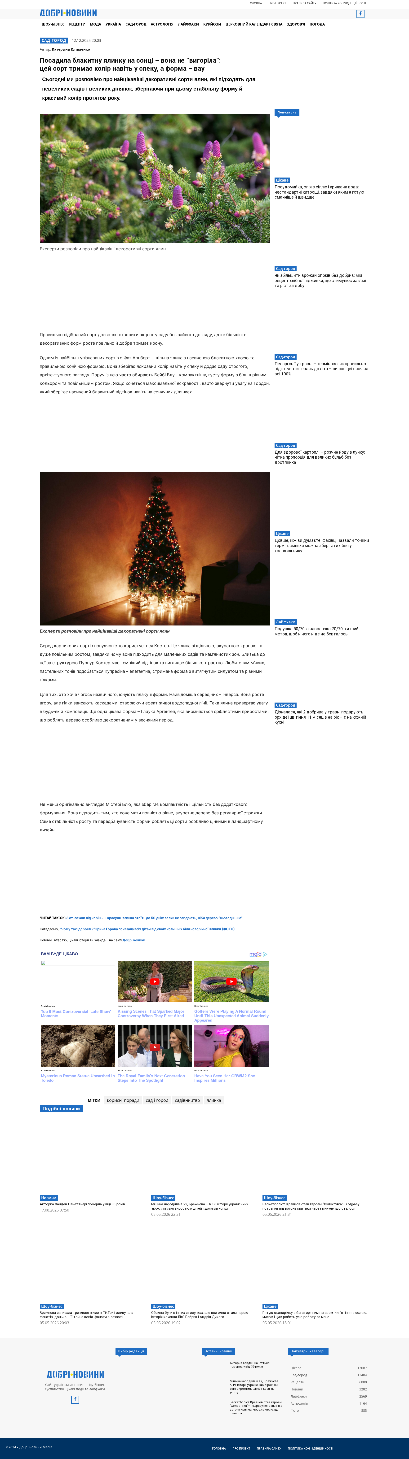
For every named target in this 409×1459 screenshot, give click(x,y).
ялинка (214, 1100)
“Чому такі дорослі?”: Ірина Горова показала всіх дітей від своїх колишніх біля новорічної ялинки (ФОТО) (147, 929)
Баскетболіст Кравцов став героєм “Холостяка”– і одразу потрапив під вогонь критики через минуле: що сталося (310, 1206)
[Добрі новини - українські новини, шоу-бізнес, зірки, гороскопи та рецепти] (68, 12)
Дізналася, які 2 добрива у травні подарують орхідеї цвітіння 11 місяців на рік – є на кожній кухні (320, 717)
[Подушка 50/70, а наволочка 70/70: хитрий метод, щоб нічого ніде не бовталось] (322, 590)
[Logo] (75, 1374)
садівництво (187, 1100)
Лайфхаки (285, 622)
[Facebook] (360, 14)
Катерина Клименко (71, 49)
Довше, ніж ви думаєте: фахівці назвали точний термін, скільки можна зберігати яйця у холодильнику (322, 545)
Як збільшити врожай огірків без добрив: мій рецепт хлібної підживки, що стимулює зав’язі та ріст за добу (320, 280)
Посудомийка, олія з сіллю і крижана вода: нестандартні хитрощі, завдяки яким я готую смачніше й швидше (319, 192)
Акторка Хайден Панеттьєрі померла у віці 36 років (82, 1204)
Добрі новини (134, 940)
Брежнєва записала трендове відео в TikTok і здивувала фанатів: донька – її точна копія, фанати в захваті (86, 1315)
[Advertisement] (155, 292)
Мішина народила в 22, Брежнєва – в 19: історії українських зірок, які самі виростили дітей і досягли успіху (199, 1206)
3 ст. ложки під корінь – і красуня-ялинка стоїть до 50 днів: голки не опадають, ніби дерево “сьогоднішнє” (154, 918)
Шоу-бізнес (163, 1197)
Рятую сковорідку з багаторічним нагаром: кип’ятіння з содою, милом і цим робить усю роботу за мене (314, 1315)
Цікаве (282, 180)
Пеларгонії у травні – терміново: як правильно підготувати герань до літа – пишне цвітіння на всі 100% (321, 368)
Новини (48, 1197)
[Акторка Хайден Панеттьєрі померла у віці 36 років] (93, 1155)
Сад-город (54, 40)
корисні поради (123, 1100)
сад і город (157, 1100)
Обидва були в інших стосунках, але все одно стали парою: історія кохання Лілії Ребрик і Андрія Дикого (200, 1315)
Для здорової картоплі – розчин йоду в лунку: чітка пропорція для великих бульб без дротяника (320, 457)
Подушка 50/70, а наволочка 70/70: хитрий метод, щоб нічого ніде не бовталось (317, 631)
